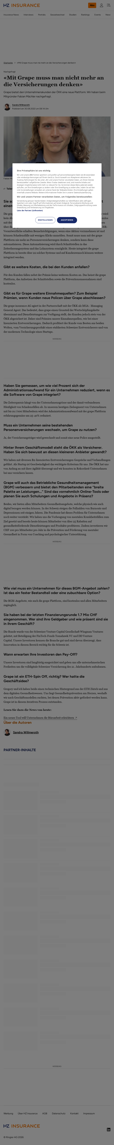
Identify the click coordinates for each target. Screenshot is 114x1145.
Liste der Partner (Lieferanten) (30, 211)
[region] (57, 195)
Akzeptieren (67, 220)
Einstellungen (45, 220)
